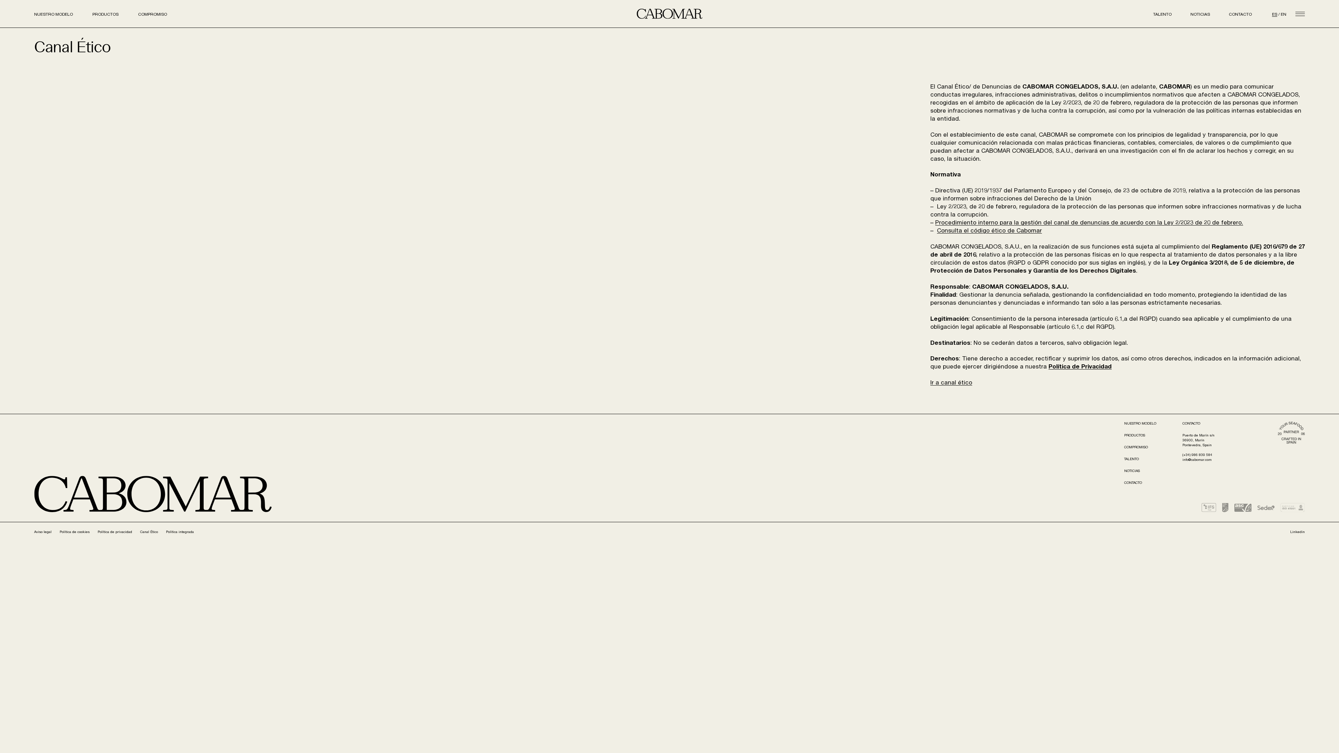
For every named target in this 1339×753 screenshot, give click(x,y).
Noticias (1200, 15)
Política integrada (180, 532)
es (1274, 14)
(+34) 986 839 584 (1197, 455)
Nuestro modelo (53, 15)
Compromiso (152, 15)
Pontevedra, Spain (1197, 445)
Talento (1162, 15)
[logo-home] (670, 14)
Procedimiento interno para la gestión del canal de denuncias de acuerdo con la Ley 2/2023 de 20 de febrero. (1089, 223)
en (1283, 14)
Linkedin (1297, 532)
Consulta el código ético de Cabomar (989, 231)
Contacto (1240, 15)
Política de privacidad (115, 532)
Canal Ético (149, 532)
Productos (105, 15)
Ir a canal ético (951, 383)
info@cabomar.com (1197, 460)
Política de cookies (75, 532)
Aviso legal (43, 532)
